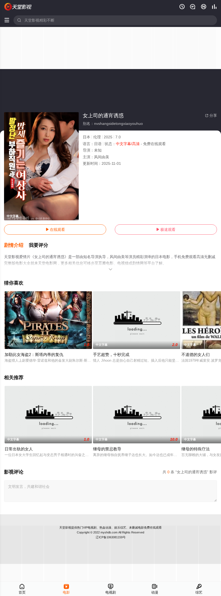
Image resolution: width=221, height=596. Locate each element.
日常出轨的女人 (19, 449)
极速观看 (165, 229)
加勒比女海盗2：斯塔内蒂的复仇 (34, 354)
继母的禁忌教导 (107, 449)
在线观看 (55, 229)
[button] (16, 245)
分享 (211, 115)
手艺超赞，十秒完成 (111, 354)
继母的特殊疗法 (195, 449)
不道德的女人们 (195, 354)
